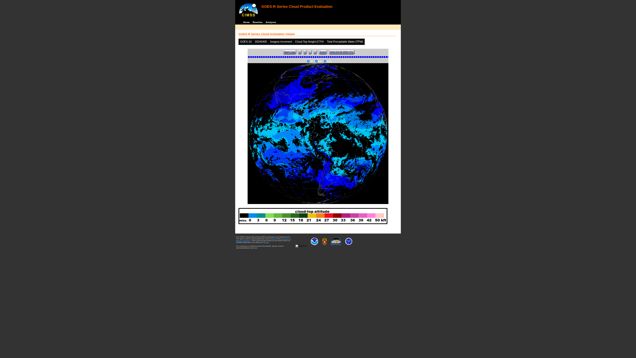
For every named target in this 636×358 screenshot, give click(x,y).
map (329, 61)
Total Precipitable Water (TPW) (345, 41)
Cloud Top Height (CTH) (309, 41)
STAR (266, 242)
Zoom (323, 52)
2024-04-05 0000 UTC (342, 52)
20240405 (261, 41)
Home (246, 22)
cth (311, 61)
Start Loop (289, 52)
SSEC (273, 239)
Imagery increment (281, 41)
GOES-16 (246, 41)
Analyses (271, 22)
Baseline (258, 22)
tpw (320, 61)
